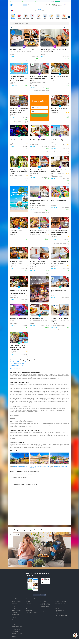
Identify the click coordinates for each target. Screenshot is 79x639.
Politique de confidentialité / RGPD (17, 634)
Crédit (27, 606)
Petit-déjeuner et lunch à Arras (16, 365)
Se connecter (28, 603)
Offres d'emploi (15, 612)
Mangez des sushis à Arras (16, 367)
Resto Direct (14, 624)
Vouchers (28, 608)
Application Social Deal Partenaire (59, 611)
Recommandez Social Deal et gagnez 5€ (17, 617)
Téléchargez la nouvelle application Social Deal (45, 604)
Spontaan (13, 621)
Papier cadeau (29, 610)
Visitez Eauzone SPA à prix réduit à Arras (19, 361)
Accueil (25, 4)
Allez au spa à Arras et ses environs (17, 363)
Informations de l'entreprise (61, 615)
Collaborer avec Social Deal (60, 601)
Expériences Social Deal (16, 629)
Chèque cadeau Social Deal (31, 612)
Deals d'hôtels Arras (16, 608)
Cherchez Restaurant (39, 115)
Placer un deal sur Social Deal (61, 605)
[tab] (39, 474)
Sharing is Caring (15, 614)
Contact (42, 611)
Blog (12, 619)
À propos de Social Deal (16, 601)
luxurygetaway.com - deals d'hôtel (17, 627)
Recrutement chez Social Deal (61, 606)
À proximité (30, 4)
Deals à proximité (15, 605)
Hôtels (42, 4)
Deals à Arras (14, 603)
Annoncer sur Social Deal (60, 603)
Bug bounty (14, 636)
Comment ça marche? (16, 610)
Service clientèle (43, 601)
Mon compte (28, 605)
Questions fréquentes (44, 606)
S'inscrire (28, 601)
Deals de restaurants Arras (17, 606)
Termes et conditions (16, 631)
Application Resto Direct (16, 622)
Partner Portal (58, 608)
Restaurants (36, 4)
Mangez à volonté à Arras (15, 368)
